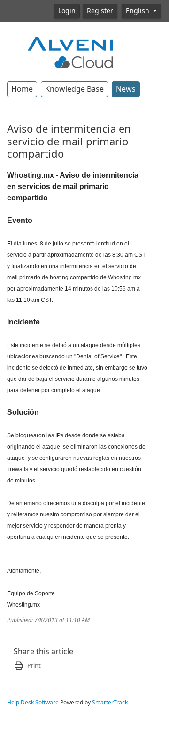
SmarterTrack (110, 702)
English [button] (138, 11)
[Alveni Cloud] (70, 52)
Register (100, 11)
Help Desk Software (33, 702)
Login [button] (67, 11)
